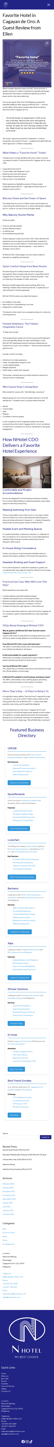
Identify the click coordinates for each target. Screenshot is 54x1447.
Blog (4, 1229)
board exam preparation (19, 849)
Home (3, 1374)
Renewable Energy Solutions (24, 1012)
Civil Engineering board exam (26, 852)
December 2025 (9, 1191)
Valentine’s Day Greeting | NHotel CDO (17, 1169)
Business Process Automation (24, 768)
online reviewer (31, 846)
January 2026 (8, 1188)
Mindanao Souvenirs (21, 1107)
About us (4, 1376)
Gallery (4, 1389)
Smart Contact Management (24, 966)
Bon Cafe (4, 1379)
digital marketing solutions (31, 897)
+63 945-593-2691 (10, 1284)
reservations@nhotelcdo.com (14, 1294)
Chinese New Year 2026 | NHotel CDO (17, 1159)
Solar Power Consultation (23, 1015)
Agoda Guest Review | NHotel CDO (16, 1150)
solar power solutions (31, 995)
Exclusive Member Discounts (24, 817)
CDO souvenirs (26, 1090)
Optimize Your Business (19, 783)
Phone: (5, 1280)
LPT (9, 852)
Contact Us (5, 1391)
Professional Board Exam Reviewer (26, 859)
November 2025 (9, 1195)
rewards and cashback (29, 800)
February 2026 (8, 1184)
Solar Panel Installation (21, 1006)
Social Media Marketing (22, 911)
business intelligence (15, 757)
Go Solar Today (16, 1023)
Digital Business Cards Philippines (25, 960)
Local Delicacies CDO (21, 1101)
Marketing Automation (22, 917)
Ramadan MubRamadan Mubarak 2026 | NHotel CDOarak (24, 1155)
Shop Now (14, 1115)
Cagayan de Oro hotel (22, 1041)
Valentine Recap (9, 1164)
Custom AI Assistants (21, 765)
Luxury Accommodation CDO (24, 1061)
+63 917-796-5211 (10, 1287)
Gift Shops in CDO (20, 1104)
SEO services (28, 895)
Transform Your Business (19, 932)
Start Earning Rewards (19, 828)
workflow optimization (36, 757)
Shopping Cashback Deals (23, 814)
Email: (5, 1290)
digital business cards (31, 950)
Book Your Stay (16, 1069)
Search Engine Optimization (24, 908)
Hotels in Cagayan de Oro (23, 1052)
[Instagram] (27, 1441)
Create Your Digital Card (19, 978)
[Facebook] (23, 1441)
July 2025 (6, 1207)
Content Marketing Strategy (24, 914)
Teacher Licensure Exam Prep (24, 866)
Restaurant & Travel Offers (23, 820)
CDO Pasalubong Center (22, 1097)
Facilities (4, 1384)
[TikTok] (31, 1441)
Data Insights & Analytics (22, 771)
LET (42, 849)
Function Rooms (7, 1386)
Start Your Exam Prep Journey (22, 877)
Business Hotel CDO (20, 1058)
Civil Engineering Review (22, 869)
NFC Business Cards (20, 963)
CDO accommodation (16, 1044)
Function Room (9, 1233)
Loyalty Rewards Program (22, 811)
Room (5, 1240)
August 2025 (8, 1203)
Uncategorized (8, 1244)
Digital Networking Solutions (24, 969)
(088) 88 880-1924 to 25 (13, 1277)
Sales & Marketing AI (20, 775)
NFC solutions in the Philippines (20, 952)
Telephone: (7, 1274)
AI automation (35, 755)
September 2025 (9, 1199)
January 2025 (8, 1210)
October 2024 (8, 1214)
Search (5, 1133)
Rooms (4, 1381)
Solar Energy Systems (21, 1009)
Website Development (21, 924)
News (5, 1236)
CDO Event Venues (20, 1055)
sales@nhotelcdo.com (11, 1297)
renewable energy (14, 998)
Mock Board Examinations (23, 863)
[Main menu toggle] (49, 5)
